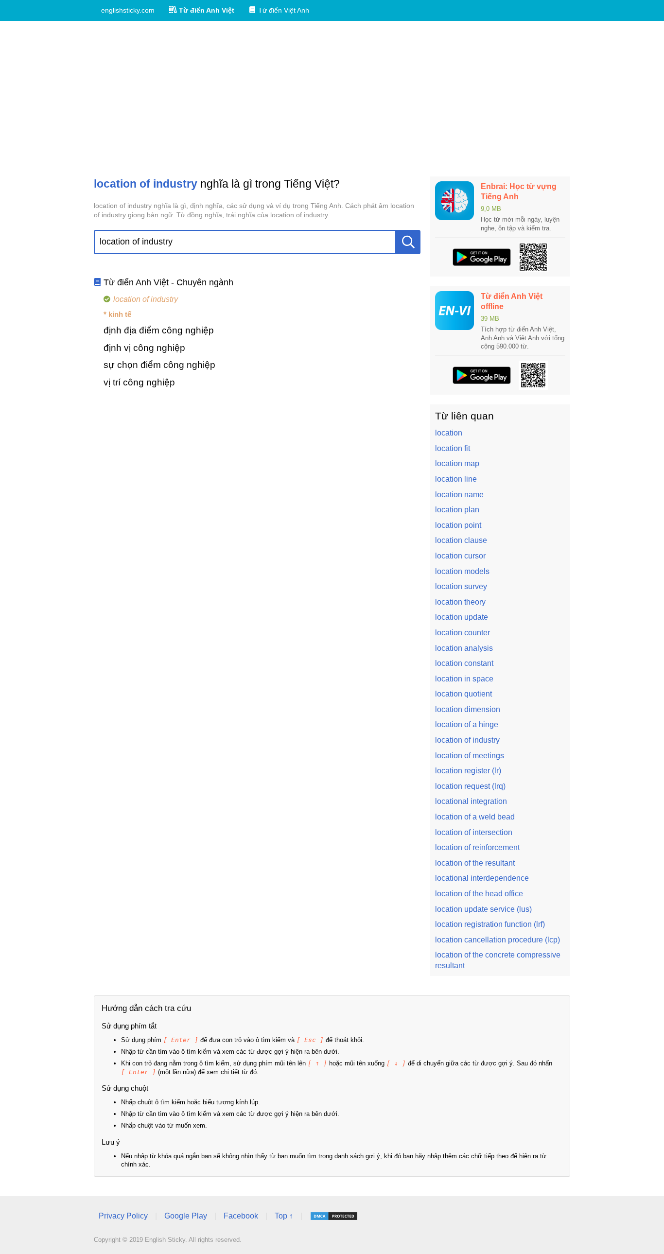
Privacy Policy (123, 1216)
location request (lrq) (470, 786)
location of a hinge (466, 724)
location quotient (463, 694)
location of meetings (469, 755)
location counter (462, 632)
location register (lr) (468, 770)
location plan (457, 509)
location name (459, 494)
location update (461, 617)
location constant (464, 663)
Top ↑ (284, 1216)
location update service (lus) (483, 909)
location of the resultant (475, 863)
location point (458, 525)
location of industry (467, 740)
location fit (452, 448)
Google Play (185, 1216)
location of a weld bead (475, 817)
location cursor (460, 556)
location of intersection (473, 832)
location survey (461, 586)
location (448, 433)
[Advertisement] (332, 99)
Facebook (241, 1216)
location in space (464, 679)
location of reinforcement (477, 847)
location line (456, 479)
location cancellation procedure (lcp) (497, 940)
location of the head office (479, 893)
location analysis (464, 648)
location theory (460, 602)
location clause (461, 540)
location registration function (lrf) (490, 924)
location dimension (467, 709)
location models (462, 571)
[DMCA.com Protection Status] (334, 1216)
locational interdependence (482, 878)
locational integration (471, 801)
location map (457, 463)
